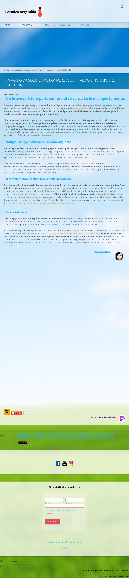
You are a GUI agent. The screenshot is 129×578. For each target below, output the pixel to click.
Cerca (122, 7)
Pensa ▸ (45, 25)
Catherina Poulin (68, 435)
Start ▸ (8, 25)
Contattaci (64, 548)
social (111, 435)
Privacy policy (56, 542)
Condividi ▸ (85, 25)
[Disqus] (64, 305)
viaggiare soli (26, 435)
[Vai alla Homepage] (24, 8)
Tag (1, 435)
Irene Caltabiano (102, 251)
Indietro (4, 449)
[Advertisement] (64, 47)
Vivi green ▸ (65, 25)
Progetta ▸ (27, 25)
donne (52, 435)
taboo (41, 435)
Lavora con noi (75, 542)
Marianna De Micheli (92, 435)
